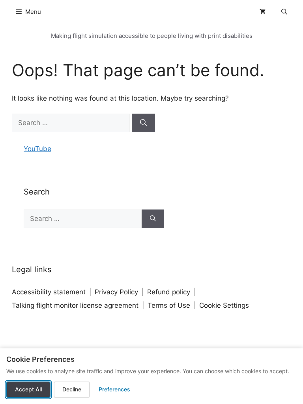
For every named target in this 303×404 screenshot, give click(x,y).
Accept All (28, 389)
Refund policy (168, 292)
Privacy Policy (116, 292)
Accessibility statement (49, 292)
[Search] (143, 123)
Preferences (114, 389)
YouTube (37, 149)
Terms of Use (169, 305)
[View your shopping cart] (262, 12)
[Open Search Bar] (284, 12)
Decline (71, 389)
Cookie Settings (224, 305)
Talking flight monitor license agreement (75, 305)
